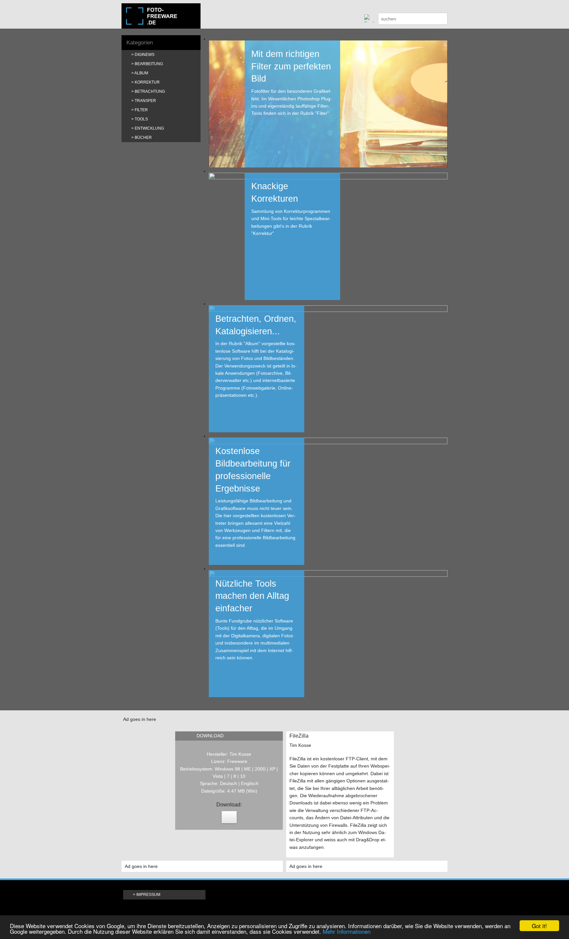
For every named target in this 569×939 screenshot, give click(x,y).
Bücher (143, 137)
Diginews (144, 54)
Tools (141, 119)
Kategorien (139, 42)
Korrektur (147, 82)
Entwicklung (149, 128)
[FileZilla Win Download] (229, 817)
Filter (141, 110)
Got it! (539, 926)
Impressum (148, 894)
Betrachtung (150, 91)
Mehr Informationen (346, 931)
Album (141, 73)
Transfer (145, 100)
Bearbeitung (149, 64)
